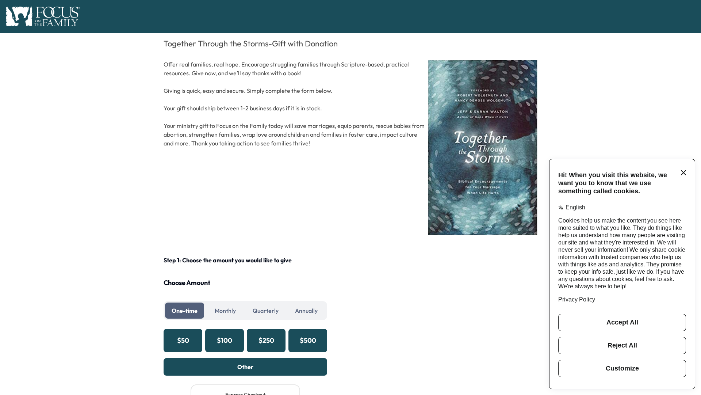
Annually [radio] (306, 310)
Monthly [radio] (225, 310)
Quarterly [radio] (266, 310)
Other (245, 367)
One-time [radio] (185, 310)
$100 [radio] (224, 340)
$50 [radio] (183, 340)
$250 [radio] (266, 340)
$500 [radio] (308, 340)
